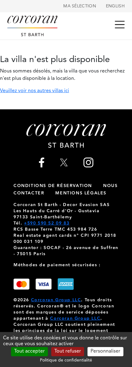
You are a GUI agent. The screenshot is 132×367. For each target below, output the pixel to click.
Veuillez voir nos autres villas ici (34, 90)
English (115, 6)
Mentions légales (81, 193)
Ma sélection (79, 6)
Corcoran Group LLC (56, 300)
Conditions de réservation (53, 185)
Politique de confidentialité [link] (66, 360)
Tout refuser (67, 351)
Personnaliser (105, 351)
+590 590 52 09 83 (46, 223)
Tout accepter (29, 351)
